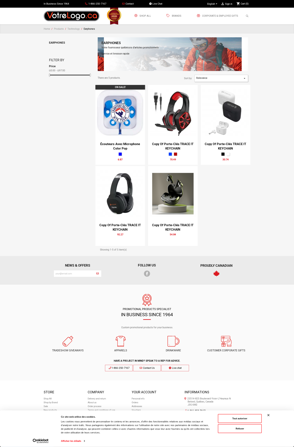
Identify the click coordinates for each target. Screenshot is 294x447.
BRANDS (176, 15)
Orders (135, 402)
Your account (144, 392)
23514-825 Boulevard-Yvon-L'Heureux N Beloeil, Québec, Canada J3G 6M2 (209, 401)
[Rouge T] (175, 154)
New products (50, 410)
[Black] (222, 154)
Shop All (145, 15)
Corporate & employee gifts (220, 15)
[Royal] (170, 154)
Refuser (240, 428)
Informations (197, 392)
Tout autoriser (239, 418)
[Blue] (120, 154)
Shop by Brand (51, 402)
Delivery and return (97, 398)
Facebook (147, 274)
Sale (46, 406)
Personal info (138, 398)
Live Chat (157, 3)
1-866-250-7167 (120, 368)
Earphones (57, 42)
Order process (94, 406)
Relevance (221, 78)
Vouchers (136, 410)
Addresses (137, 406)
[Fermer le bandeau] (268, 415)
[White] (228, 154)
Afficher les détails (71, 441)
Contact (129, 3)
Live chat (176, 368)
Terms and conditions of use (101, 410)
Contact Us (148, 368)
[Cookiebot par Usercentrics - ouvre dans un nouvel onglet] (40, 441)
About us (92, 402)
